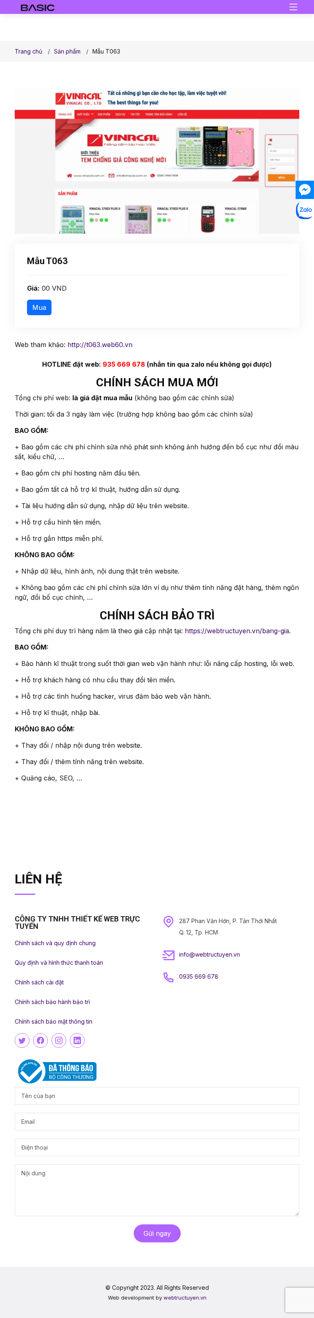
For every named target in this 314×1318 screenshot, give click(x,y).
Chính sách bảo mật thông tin (53, 1021)
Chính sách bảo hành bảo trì (52, 1001)
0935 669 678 (198, 976)
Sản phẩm (67, 51)
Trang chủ (28, 51)
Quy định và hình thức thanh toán (59, 962)
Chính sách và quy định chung (55, 942)
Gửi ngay (157, 1233)
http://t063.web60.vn (99, 345)
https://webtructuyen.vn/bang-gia (237, 631)
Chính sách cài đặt (39, 982)
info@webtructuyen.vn (209, 954)
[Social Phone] (305, 231)
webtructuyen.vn (185, 1297)
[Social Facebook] (305, 190)
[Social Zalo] (305, 210)
